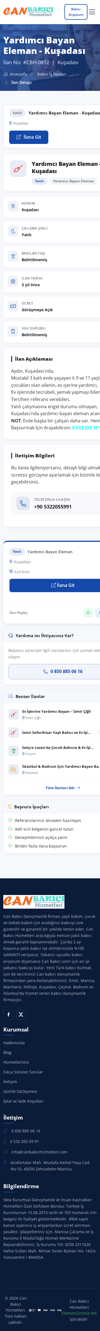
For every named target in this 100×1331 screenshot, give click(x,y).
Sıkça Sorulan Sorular (23, 1072)
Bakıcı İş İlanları (51, 74)
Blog (7, 1052)
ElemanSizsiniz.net (79, 1313)
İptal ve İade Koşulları (23, 1101)
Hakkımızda (14, 1042)
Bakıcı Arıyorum (76, 12)
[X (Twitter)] (21, 1015)
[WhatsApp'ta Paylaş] (88, 612)
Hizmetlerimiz (16, 1062)
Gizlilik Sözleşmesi (20, 1091)
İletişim (10, 1081)
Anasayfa (18, 74)
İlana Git (31, 137)
